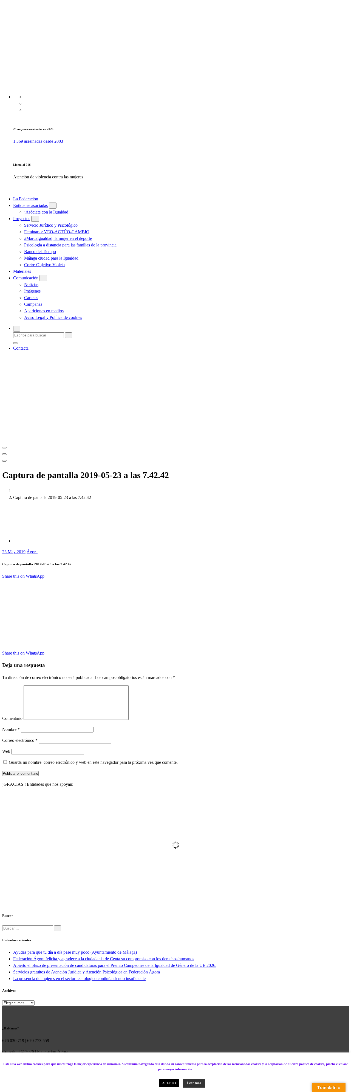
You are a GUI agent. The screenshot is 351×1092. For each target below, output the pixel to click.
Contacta (21, 348)
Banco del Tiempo (40, 251)
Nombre (11, 729)
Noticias (31, 284)
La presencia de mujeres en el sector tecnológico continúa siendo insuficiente (79, 978)
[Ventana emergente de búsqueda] (16, 329)
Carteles (31, 297)
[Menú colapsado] (4, 447)
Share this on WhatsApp (23, 576)
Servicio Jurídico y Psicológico (51, 225)
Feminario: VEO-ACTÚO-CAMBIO (56, 231)
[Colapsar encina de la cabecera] (4, 461)
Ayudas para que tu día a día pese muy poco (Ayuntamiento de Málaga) (75, 952)
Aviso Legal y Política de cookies (53, 317)
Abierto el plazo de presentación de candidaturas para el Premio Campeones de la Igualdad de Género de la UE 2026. (114, 965)
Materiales (22, 271)
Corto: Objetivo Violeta (44, 264)
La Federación (25, 198)
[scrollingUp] (5, 1058)
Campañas (33, 304)
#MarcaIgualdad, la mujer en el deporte (58, 238)
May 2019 (14, 551)
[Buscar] (57, 928)
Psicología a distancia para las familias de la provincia (70, 245)
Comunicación (25, 278)
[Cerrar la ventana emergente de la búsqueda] (15, 343)
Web (6, 751)
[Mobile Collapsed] (52, 206)
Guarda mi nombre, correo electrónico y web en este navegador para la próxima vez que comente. (93, 762)
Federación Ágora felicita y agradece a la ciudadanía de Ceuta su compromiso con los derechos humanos (103, 958)
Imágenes (32, 291)
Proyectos (21, 218)
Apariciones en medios (44, 310)
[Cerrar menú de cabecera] (4, 454)
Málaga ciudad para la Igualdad (51, 258)
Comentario (12, 718)
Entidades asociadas (30, 205)
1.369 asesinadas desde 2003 (38, 141)
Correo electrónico (20, 740)
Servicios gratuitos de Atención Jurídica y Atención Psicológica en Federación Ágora (86, 972)
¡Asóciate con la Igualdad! (47, 212)
